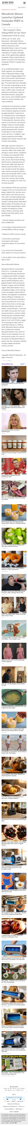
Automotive (13, 9)
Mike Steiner (19, 1109)
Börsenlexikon (14, 1087)
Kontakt (13, 1101)
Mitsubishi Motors (6, 9)
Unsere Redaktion (9, 1109)
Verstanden (12, 1123)
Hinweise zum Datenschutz (10, 1106)
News (8, 1101)
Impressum (20, 1101)
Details (7, 1123)
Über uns (21, 1106)
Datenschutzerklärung (13, 1104)
